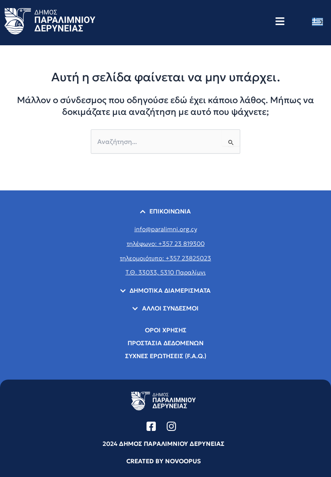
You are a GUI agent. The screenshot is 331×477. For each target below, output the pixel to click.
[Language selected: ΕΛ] (319, 21)
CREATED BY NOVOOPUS (163, 461)
